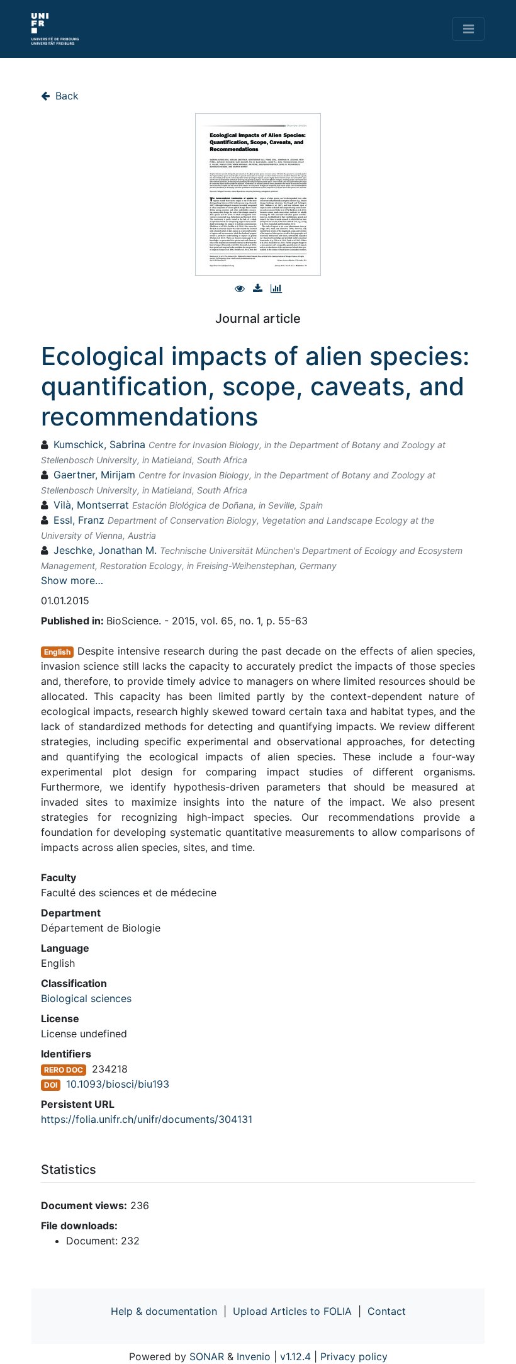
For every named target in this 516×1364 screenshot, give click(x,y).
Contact (386, 1311)
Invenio (254, 1356)
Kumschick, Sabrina (99, 444)
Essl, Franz (78, 520)
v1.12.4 (295, 1356)
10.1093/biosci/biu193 (117, 1084)
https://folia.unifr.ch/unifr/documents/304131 (146, 1119)
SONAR (206, 1356)
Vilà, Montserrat (91, 505)
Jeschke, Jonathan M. (105, 550)
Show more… (72, 580)
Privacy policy (354, 1356)
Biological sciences (86, 998)
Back (65, 95)
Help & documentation (164, 1311)
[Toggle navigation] (468, 29)
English (57, 652)
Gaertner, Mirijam (94, 474)
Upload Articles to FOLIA (292, 1311)
